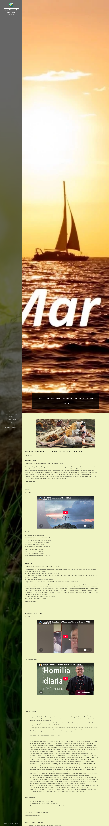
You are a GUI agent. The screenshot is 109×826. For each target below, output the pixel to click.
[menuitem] (11, 411)
